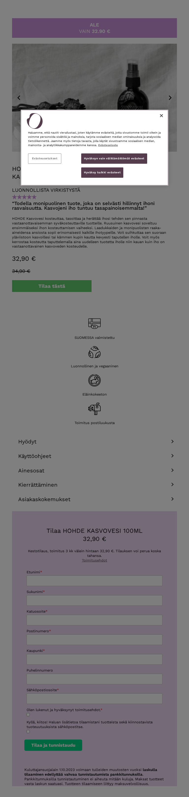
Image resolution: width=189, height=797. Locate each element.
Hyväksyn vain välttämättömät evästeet (114, 158)
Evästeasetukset (45, 158)
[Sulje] (161, 115)
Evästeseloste (108, 145)
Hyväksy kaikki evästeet (102, 172)
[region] (94, 148)
